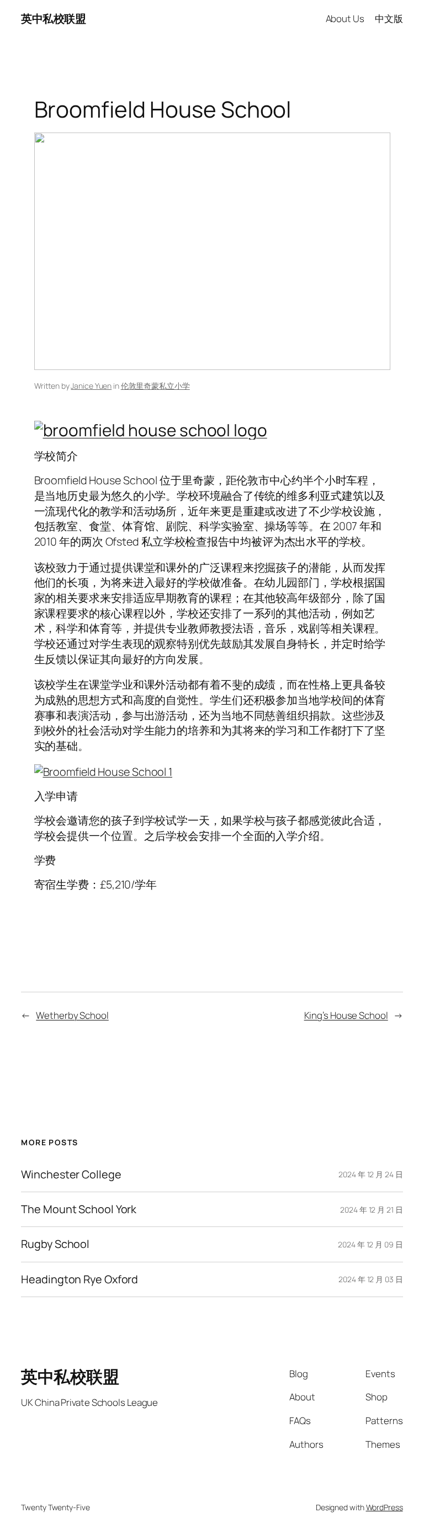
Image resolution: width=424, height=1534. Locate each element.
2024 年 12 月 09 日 (370, 1244)
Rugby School (55, 1244)
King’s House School (346, 1015)
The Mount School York (78, 1209)
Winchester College (71, 1174)
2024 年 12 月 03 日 (370, 1279)
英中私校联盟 (53, 18)
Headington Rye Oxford (79, 1279)
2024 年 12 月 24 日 (370, 1174)
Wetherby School (72, 1015)
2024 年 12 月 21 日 (371, 1209)
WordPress (384, 1507)
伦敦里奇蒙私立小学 (155, 385)
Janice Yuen (91, 385)
